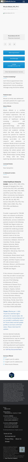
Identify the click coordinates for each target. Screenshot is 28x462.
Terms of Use (8, 433)
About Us (18, 439)
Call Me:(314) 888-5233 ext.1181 (14, 65)
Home (4, 9)
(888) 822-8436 (7, 408)
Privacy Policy (9, 439)
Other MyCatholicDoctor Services (14, 72)
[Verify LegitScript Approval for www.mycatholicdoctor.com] (14, 375)
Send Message (14, 58)
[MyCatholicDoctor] (13, 1)
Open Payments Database (11, 458)
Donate (7, 441)
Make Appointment (14, 52)
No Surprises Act (10, 436)
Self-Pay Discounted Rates (14, 349)
